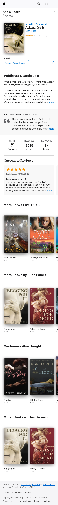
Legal (36, 501)
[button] (39, 4)
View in (15, 63)
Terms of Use (25, 501)
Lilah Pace (30, 31)
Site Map (46, 501)
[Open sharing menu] (53, 63)
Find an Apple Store (30, 485)
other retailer (49, 485)
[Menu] (54, 4)
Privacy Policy (9, 501)
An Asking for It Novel (36, 24)
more (51, 102)
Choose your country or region (17, 492)
